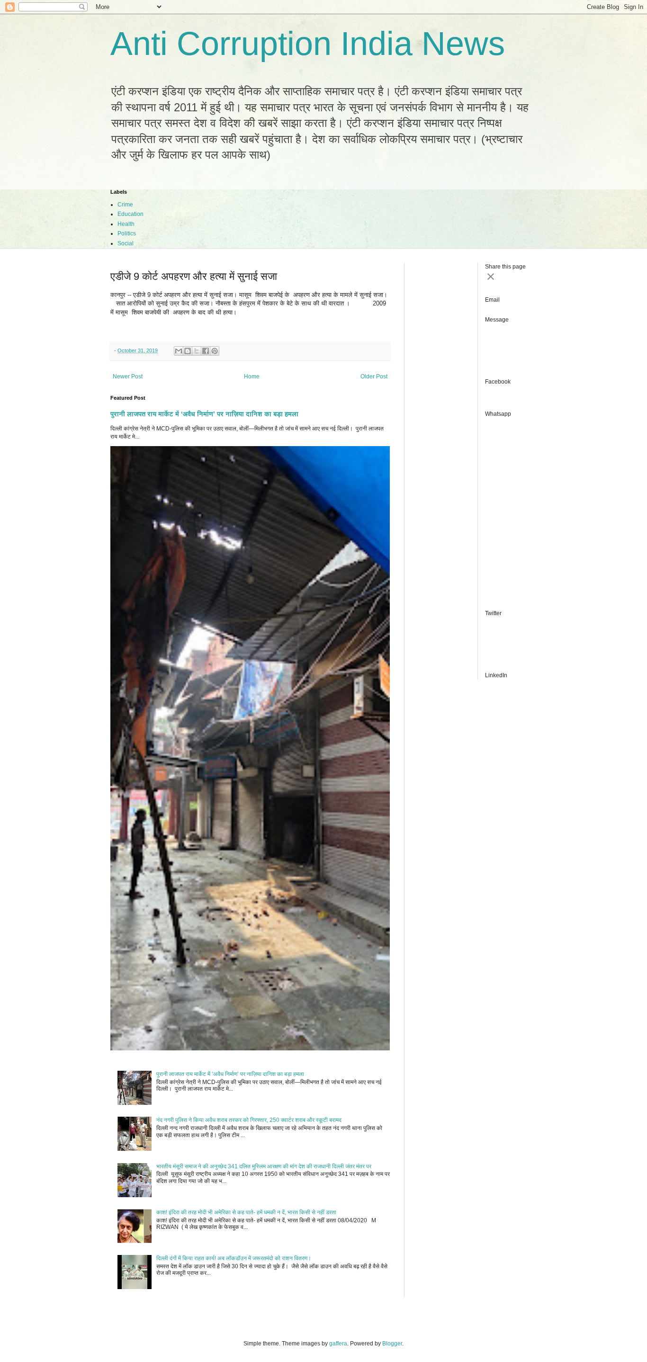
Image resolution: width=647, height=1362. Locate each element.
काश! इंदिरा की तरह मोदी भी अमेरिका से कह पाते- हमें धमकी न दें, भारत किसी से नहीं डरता (246, 1212)
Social (125, 243)
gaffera (338, 1343)
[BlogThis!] (187, 351)
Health (126, 224)
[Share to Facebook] (205, 351)
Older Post (373, 376)
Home (252, 376)
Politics (126, 233)
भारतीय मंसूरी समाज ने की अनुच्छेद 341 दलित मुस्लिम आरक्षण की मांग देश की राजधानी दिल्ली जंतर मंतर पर (263, 1166)
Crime (125, 204)
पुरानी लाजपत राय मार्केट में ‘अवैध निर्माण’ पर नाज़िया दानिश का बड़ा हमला (204, 414)
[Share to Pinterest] (214, 351)
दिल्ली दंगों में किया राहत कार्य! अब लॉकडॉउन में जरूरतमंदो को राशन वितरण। (233, 1258)
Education (130, 214)
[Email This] (178, 351)
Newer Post (128, 376)
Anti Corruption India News (307, 43)
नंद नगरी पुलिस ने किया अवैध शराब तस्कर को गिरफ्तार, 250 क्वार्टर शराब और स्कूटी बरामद (248, 1120)
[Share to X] (196, 351)
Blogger (392, 1343)
